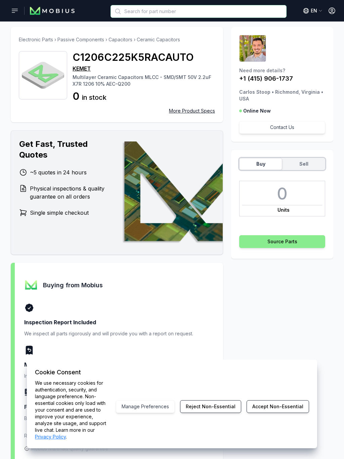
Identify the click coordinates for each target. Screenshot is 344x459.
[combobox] (199, 11)
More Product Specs (192, 111)
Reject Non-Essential (210, 406)
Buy (260, 164)
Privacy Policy (50, 437)
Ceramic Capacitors (158, 39)
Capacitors (120, 39)
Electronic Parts (36, 39)
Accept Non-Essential (277, 406)
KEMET (82, 68)
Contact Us (282, 127)
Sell (303, 164)
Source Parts (282, 241)
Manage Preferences (145, 406)
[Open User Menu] (332, 10)
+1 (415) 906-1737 (266, 78)
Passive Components (80, 39)
